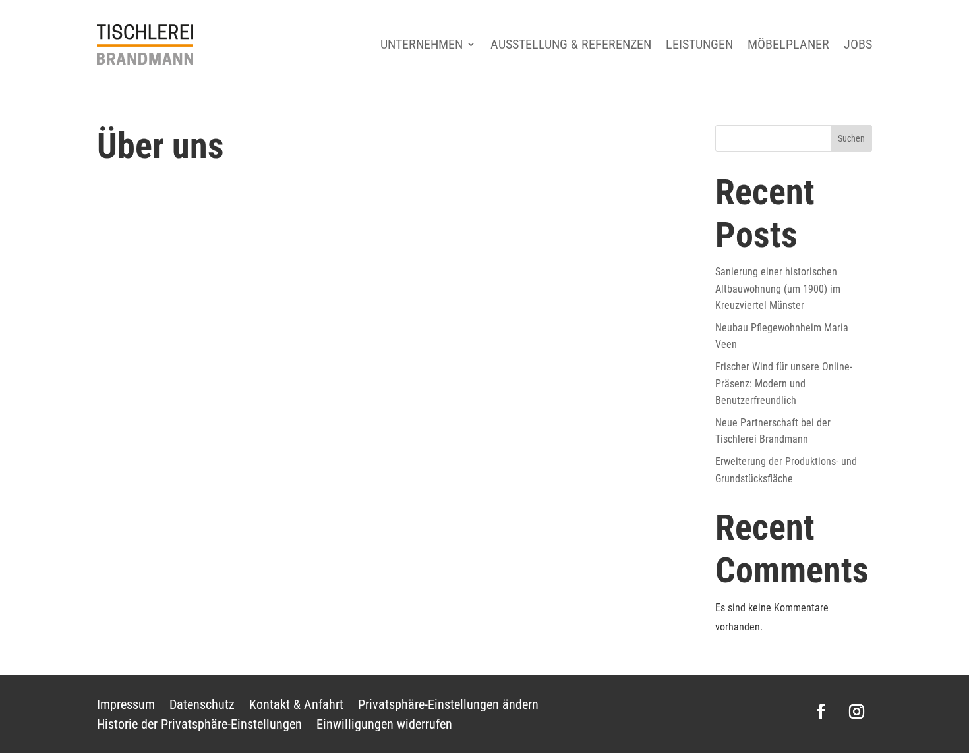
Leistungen (699, 44)
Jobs (858, 44)
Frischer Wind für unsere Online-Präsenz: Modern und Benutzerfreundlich (783, 383)
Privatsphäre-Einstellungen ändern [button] (448, 706)
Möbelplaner (788, 44)
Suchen (851, 138)
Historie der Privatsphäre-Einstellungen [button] (199, 725)
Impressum (126, 706)
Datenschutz (202, 706)
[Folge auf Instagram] (857, 711)
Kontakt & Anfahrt (296, 706)
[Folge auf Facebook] (821, 711)
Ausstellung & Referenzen (570, 44)
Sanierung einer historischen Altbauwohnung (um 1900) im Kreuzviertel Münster (777, 288)
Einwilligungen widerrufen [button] (384, 725)
